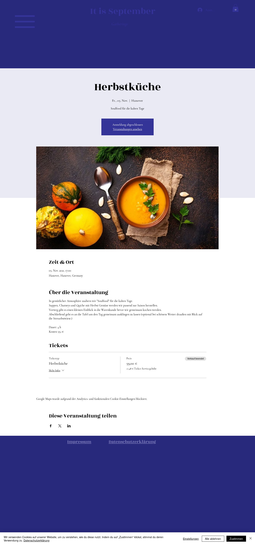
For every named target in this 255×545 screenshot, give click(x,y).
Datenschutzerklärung (36, 540)
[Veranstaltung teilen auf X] (60, 425)
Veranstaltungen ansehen (127, 129)
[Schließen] (250, 538)
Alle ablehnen (213, 539)
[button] (25, 21)
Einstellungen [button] (191, 539)
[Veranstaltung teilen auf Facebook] (50, 425)
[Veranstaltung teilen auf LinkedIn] (69, 425)
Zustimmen (236, 539)
